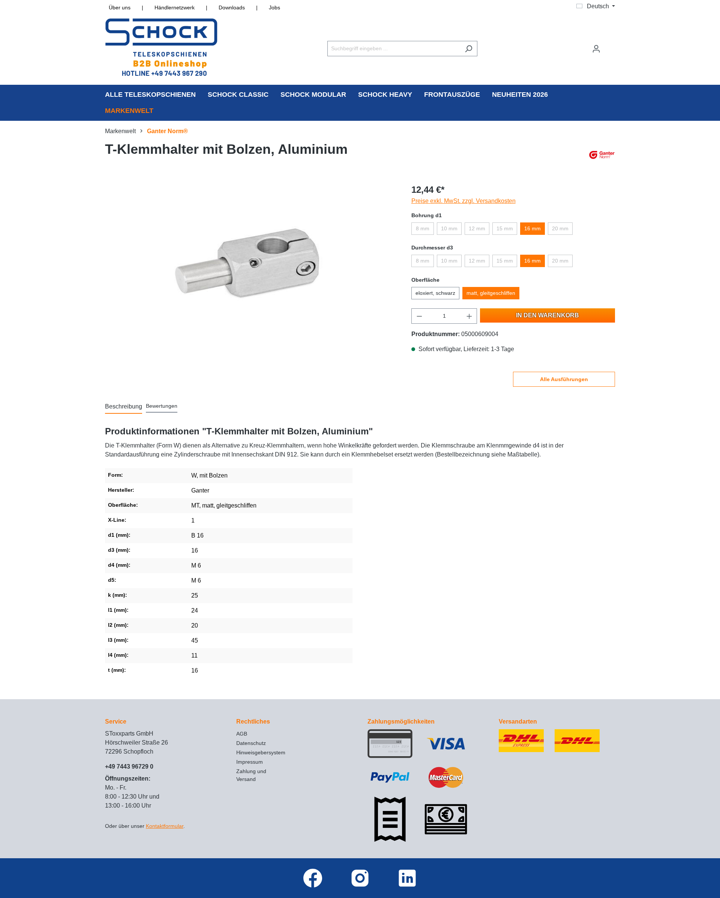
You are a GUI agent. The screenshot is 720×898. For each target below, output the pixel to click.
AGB (241, 734)
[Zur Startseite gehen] (161, 47)
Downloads (232, 8)
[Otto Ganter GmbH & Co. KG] (602, 155)
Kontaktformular (164, 826)
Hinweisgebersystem (260, 752)
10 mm (449, 228)
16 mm (532, 228)
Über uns (119, 8)
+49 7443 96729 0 (129, 766)
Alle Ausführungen (564, 379)
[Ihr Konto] (596, 48)
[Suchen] (468, 48)
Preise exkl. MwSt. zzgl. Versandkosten (463, 201)
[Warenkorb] (610, 45)
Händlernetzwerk (174, 8)
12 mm (477, 228)
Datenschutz (251, 743)
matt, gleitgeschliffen (490, 293)
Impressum (249, 762)
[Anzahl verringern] (419, 316)
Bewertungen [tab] (161, 406)
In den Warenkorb (547, 315)
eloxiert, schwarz (435, 293)
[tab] (123, 407)
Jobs (274, 8)
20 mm (560, 228)
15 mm (504, 228)
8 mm (422, 228)
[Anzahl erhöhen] (469, 316)
